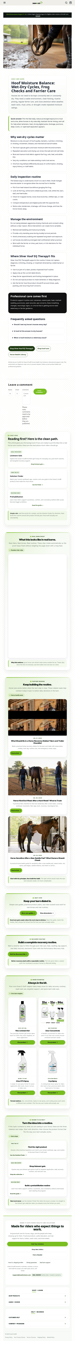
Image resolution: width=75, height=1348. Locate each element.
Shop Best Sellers (37, 1249)
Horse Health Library (18, 354)
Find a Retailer (37, 1255)
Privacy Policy (8, 1337)
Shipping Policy (41, 1337)
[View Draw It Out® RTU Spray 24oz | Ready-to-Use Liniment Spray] (22, 1062)
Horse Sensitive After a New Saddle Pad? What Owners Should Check (37, 859)
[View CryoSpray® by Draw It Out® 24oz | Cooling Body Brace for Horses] (52, 1062)
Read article (15, 753)
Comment (25, 390)
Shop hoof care (43, 348)
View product (21, 1042)
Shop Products (14, 1296)
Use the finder (36, 485)
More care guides (27, 913)
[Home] (37, 2)
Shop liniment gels (37, 464)
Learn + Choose (14, 1302)
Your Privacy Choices (19, 1337)
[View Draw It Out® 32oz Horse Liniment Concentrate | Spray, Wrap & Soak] (52, 1011)
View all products (46, 913)
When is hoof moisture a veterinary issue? (30, 338)
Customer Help (14, 1317)
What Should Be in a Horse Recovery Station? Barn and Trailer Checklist (37, 742)
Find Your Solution (37, 1244)
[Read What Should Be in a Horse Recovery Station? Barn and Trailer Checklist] (37, 717)
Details (38, 16)
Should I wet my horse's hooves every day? (30, 324)
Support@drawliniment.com (22, 1275)
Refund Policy (50, 1337)
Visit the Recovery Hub (17, 954)
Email (17, 390)
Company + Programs (16, 1324)
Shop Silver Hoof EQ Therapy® (21, 348)
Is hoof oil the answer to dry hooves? (28, 331)
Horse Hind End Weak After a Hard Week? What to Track (37, 801)
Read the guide (37, 505)
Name (10, 390)
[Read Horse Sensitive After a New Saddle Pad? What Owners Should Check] (37, 834)
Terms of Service (31, 1337)
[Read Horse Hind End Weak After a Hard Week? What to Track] (37, 777)
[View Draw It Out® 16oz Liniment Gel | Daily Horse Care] (22, 1011)
